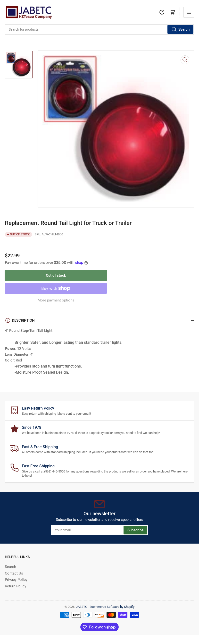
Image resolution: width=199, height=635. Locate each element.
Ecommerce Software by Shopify (112, 607)
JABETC (81, 607)
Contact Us (14, 573)
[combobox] (99, 29)
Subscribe (135, 530)
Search (184, 29)
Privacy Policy (16, 579)
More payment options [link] (56, 300)
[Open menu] (188, 12)
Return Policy (15, 586)
